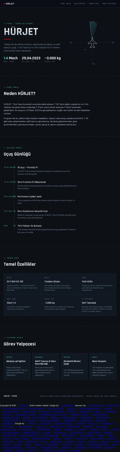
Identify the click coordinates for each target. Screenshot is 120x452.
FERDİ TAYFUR (56, 426)
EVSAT (44, 441)
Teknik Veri (94, 4)
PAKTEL (98, 411)
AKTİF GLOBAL (26, 429)
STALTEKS (7, 414)
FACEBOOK (67, 447)
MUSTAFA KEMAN (11, 432)
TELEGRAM (7, 450)
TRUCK (116, 441)
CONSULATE (8, 441)
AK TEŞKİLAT (60, 432)
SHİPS (20, 441)
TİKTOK (32, 450)
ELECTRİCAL (31, 447)
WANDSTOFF (85, 411)
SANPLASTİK (87, 417)
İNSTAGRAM (96, 447)
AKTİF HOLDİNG (21, 438)
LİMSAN (54, 417)
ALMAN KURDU (28, 411)
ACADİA (47, 432)
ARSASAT (66, 444)
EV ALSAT (93, 441)
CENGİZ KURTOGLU (49, 447)
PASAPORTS (32, 441)
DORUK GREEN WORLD (90, 408)
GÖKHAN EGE (68, 405)
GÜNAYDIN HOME (10, 417)
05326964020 (85, 420)
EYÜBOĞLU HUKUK (79, 414)
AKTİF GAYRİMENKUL (12, 447)
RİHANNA (94, 429)
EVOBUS (17, 444)
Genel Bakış (66, 4)
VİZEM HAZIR (113, 405)
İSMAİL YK (93, 423)
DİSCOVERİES (53, 444)
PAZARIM (80, 423)
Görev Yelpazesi (109, 4)
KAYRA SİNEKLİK (99, 414)
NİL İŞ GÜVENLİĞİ (56, 408)
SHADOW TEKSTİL (11, 420)
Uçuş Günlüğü (80, 4)
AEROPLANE (56, 441)
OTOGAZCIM (111, 411)
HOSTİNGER (75, 450)
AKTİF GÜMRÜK (86, 435)
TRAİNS (81, 441)
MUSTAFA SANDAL (41, 438)
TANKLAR (39, 444)
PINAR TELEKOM (10, 411)
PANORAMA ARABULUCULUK (53, 414)
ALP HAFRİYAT (30, 420)
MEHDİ (111, 435)
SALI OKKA (41, 426)
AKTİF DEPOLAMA (50, 435)
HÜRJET (83, 429)
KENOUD (108, 432)
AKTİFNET (24, 405)
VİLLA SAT (111, 438)
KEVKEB (26, 417)
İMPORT (101, 435)
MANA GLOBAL (40, 417)
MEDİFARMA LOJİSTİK (25, 414)
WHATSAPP (48, 450)
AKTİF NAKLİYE (69, 435)
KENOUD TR (70, 429)
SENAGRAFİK (58, 411)
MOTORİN (79, 444)
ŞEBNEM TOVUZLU (32, 432)
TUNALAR (71, 408)
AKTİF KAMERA (43, 429)
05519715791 (100, 420)
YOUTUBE (20, 450)
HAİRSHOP (88, 426)
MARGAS (72, 411)
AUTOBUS (70, 441)
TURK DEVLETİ (108, 423)
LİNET (105, 429)
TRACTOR (105, 441)
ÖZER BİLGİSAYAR (36, 408)
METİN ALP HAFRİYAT (50, 420)
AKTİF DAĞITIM (76, 432)
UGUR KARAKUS (25, 426)
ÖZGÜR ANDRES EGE (63, 423)
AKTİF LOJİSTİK (9, 435)
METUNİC (61, 450)
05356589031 (8, 423)
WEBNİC (57, 429)
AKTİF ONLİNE (97, 438)
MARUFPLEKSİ (103, 417)
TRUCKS (6, 444)
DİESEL (114, 444)
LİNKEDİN (109, 447)
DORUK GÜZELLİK (69, 417)
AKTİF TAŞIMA (94, 432)
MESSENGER (81, 447)
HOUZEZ (68, 438)
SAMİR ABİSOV (73, 426)
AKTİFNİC (115, 429)
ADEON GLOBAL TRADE (13, 408)
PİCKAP (27, 444)
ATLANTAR (44, 411)
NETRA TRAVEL (96, 405)
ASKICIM (108, 408)
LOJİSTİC (6, 438)
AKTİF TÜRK (8, 426)
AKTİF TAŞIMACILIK (29, 435)
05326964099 (70, 420)
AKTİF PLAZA (81, 438)
